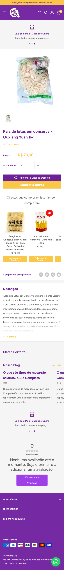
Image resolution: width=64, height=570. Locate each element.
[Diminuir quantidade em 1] (21, 165)
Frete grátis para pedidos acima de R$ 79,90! (32, 2)
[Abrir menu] (4, 13)
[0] (58, 13)
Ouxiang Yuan (11, 144)
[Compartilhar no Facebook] (41, 274)
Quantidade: (9, 165)
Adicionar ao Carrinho (15, 259)
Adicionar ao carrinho (32, 184)
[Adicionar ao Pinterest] (47, 274)
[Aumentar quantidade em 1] (38, 165)
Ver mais (56, 365)
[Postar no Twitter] (53, 274)
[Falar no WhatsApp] (55, 561)
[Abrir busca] (46, 12)
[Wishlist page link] (39, 12)
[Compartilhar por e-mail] (59, 274)
